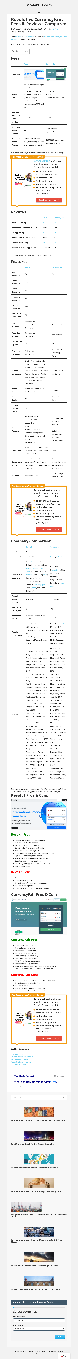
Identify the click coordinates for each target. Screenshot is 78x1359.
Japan (33, 588)
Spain (41, 568)
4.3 (44, 223)
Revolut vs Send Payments (21, 1062)
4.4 (55, 233)
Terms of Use (46, 1352)
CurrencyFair (29, 37)
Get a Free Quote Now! (48, 200)
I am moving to (18, 1325)
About (22, 1352)
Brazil (45, 575)
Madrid (35, 568)
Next (59, 1337)
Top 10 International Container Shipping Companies (34, 1265)
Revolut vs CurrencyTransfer (22, 1057)
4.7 (44, 233)
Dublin (52, 557)
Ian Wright (56, 29)
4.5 (44, 242)
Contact (28, 1352)
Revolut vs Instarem (18, 1064)
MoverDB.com (39, 5)
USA (62, 624)
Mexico (28, 571)
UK (52, 91)
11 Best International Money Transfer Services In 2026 (35, 1168)
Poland (28, 568)
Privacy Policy (36, 1352)
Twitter (60, 1352)
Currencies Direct (42, 161)
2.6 (55, 242)
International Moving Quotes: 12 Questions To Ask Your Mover (36, 1241)
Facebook (54, 1352)
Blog (17, 1352)
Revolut (18, 37)
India (35, 584)
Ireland (59, 557)
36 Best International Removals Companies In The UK (35, 1289)
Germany (34, 562)
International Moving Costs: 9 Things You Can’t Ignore (36, 1191)
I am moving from (19, 1317)
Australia (54, 570)
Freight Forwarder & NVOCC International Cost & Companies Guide (39, 1215)
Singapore (42, 584)
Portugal (29, 575)
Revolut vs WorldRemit (19, 1059)
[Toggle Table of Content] (25, 51)
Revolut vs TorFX (17, 1054)
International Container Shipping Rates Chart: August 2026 (38, 1120)
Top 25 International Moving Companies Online (32, 1144)
